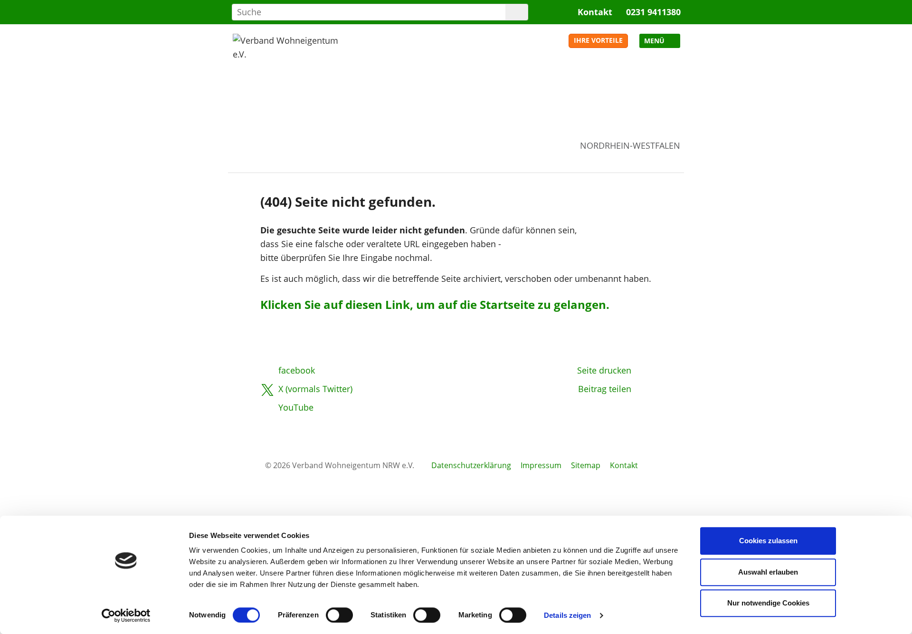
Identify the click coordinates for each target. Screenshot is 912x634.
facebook (296, 370)
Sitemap (585, 465)
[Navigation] (659, 41)
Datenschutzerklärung (471, 465)
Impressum (541, 465)
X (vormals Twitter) (315, 388)
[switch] (339, 615)
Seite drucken (604, 370)
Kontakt (595, 12)
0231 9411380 (653, 12)
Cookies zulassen (768, 541)
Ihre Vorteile (598, 40)
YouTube (296, 407)
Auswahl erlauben (768, 572)
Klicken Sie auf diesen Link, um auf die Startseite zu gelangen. (434, 304)
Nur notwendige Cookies (768, 603)
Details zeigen (567, 615)
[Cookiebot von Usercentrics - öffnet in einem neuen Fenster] (126, 615)
